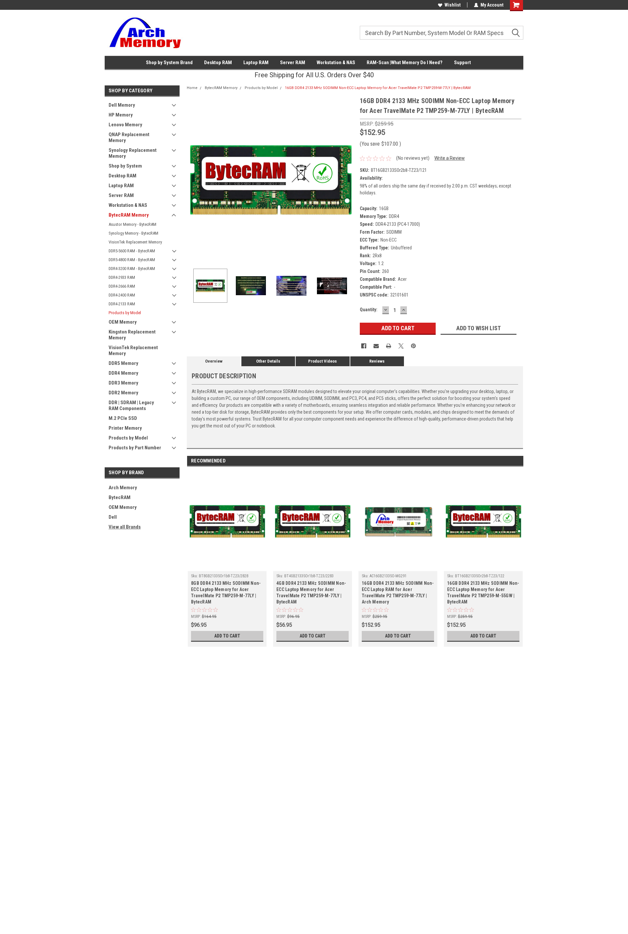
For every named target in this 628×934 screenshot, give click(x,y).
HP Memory (121, 115)
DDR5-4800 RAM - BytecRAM (132, 259)
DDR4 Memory (123, 373)
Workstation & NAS (336, 62)
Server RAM (292, 62)
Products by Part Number (135, 448)
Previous (193, 180)
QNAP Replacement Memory (129, 137)
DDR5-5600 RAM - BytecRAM (132, 250)
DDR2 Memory (123, 393)
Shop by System (125, 166)
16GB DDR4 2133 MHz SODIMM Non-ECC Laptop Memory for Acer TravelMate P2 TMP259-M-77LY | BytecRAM (378, 88)
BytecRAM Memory (129, 215)
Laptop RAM (256, 62)
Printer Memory (125, 428)
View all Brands (125, 527)
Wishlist (453, 5)
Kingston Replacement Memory (132, 335)
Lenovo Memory (125, 125)
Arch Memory (123, 488)
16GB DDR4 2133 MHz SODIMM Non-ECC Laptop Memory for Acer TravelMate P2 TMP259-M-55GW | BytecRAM (483, 592)
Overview (213, 361)
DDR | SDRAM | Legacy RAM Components (131, 405)
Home (192, 88)
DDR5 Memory (123, 363)
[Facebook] (363, 346)
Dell (113, 517)
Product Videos (322, 361)
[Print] (388, 346)
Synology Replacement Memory (133, 153)
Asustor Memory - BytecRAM (132, 224)
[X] (401, 346)
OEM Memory (123, 322)
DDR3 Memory (123, 383)
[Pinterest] (413, 346)
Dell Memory (122, 105)
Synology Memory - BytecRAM (133, 233)
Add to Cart (227, 635)
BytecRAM (120, 497)
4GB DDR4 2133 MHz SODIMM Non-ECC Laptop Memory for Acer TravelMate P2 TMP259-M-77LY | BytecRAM (311, 592)
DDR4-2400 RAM (122, 295)
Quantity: (368, 309)
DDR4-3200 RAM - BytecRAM (132, 268)
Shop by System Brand (169, 62)
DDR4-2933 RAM (122, 277)
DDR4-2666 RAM (122, 286)
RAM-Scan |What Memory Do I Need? (405, 62)
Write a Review (449, 158)
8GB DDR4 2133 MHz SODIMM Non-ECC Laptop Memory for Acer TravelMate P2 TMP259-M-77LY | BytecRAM (226, 592)
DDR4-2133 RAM (122, 303)
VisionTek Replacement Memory (135, 242)
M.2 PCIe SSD (123, 418)
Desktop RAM (218, 62)
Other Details (268, 361)
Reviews (377, 361)
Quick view (227, 566)
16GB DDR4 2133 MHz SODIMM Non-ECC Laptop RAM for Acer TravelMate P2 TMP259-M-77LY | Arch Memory (398, 592)
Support (462, 62)
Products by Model (125, 312)
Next (348, 180)
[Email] (376, 346)
